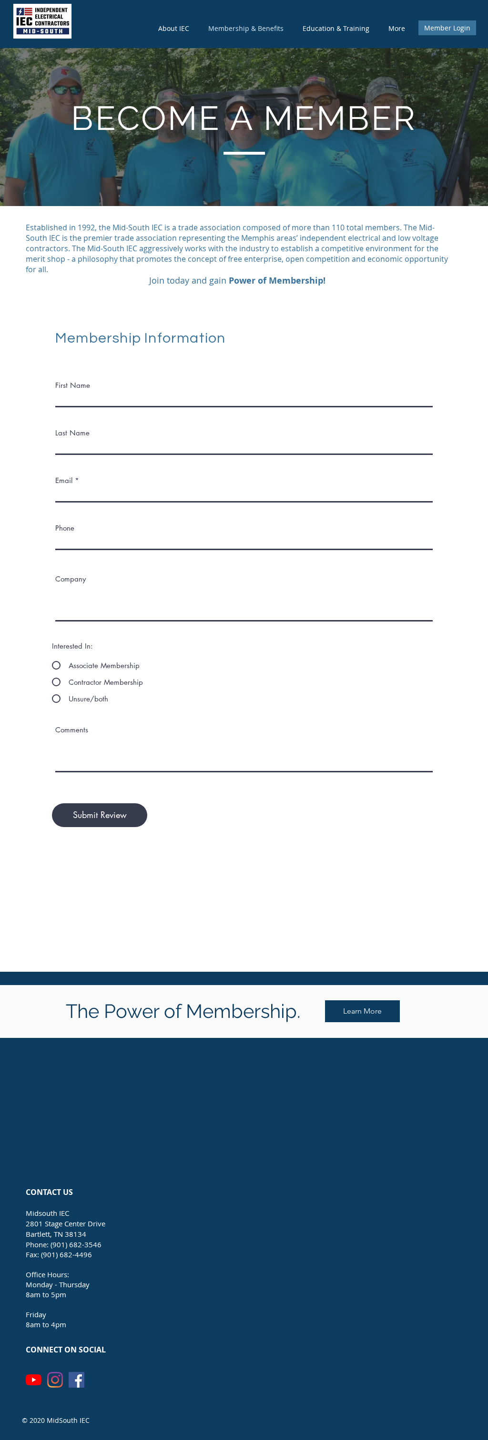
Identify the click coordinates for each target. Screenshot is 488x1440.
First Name (72, 385)
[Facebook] (76, 1380)
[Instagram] (55, 1380)
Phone (64, 528)
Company (70, 578)
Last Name (72, 432)
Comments (71, 729)
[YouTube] (33, 1380)
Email (63, 480)
